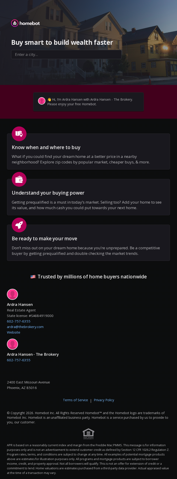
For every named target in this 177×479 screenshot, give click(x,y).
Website (13, 332)
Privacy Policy (104, 400)
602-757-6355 (18, 321)
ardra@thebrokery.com (25, 326)
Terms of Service (75, 400)
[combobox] (66, 54)
